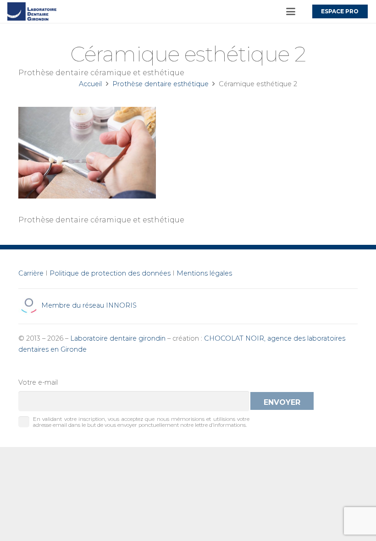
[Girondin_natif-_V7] (31, 11)
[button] (290, 11)
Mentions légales (204, 273)
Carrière (31, 273)
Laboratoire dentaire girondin (118, 338)
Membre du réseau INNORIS (88, 305)
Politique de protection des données (110, 273)
